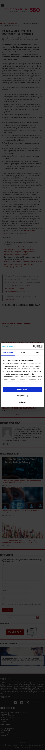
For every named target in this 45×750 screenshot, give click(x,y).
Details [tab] (22, 352)
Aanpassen (21, 396)
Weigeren (22, 402)
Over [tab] (37, 352)
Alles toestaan (22, 389)
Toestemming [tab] (8, 352)
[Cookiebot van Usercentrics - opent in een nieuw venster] (32, 346)
